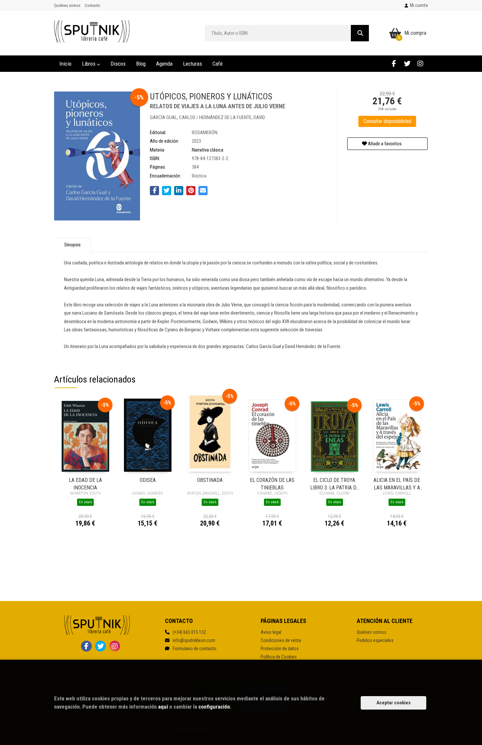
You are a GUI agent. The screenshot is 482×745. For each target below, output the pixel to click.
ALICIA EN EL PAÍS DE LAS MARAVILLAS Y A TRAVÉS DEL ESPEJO (396, 483)
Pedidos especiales (375, 640)
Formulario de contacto (194, 648)
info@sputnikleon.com (194, 640)
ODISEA (148, 480)
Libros (89, 63)
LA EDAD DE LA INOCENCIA (85, 483)
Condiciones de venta (281, 640)
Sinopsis (72, 245)
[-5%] (85, 436)
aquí (163, 706)
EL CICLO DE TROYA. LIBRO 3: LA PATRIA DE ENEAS (334, 483)
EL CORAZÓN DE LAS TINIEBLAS (272, 483)
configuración (214, 706)
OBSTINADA (210, 480)
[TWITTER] (407, 63)
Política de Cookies (279, 656)
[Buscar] (360, 33)
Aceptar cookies (393, 703)
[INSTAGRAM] (420, 63)
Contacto (92, 5)
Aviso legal (271, 632)
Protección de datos (280, 648)
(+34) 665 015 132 (189, 632)
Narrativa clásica (207, 150)
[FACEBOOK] (394, 63)
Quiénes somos (67, 5)
